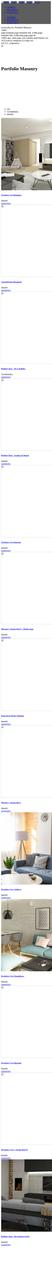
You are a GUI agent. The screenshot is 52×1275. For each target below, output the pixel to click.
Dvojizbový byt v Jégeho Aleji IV (14, 1150)
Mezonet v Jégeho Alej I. (11, 803)
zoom (3, 203)
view (8, 203)
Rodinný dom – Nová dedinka (13, 369)
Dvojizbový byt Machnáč (11, 1063)
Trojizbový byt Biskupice (11, 195)
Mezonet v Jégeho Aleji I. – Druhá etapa (17, 629)
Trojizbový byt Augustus (11, 542)
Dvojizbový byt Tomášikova (12, 976)
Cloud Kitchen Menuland (11, 282)
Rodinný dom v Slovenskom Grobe (15, 1236)
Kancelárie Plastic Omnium (12, 716)
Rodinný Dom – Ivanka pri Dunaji (15, 455)
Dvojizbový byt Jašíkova (11, 889)
